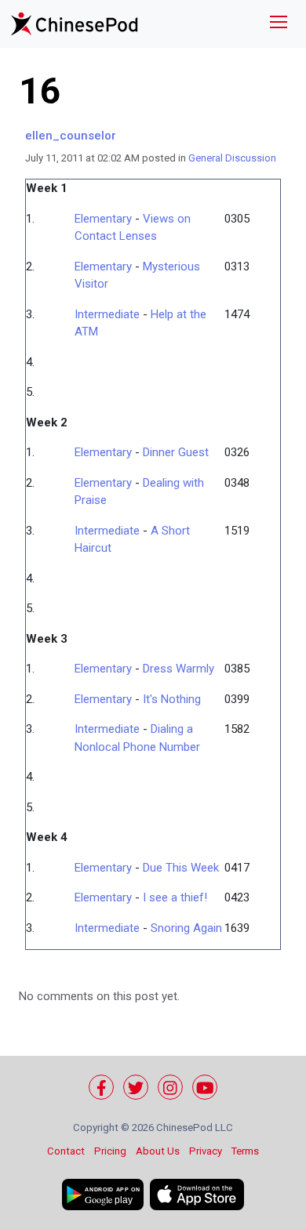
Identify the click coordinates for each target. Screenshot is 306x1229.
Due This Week (181, 868)
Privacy (205, 1151)
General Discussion (232, 158)
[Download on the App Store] (197, 1194)
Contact (66, 1151)
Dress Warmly (178, 669)
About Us (158, 1151)
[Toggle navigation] (278, 24)
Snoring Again (186, 928)
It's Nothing (172, 699)
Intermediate (107, 314)
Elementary (103, 219)
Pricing (110, 1151)
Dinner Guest (176, 452)
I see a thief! (175, 897)
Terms (245, 1151)
